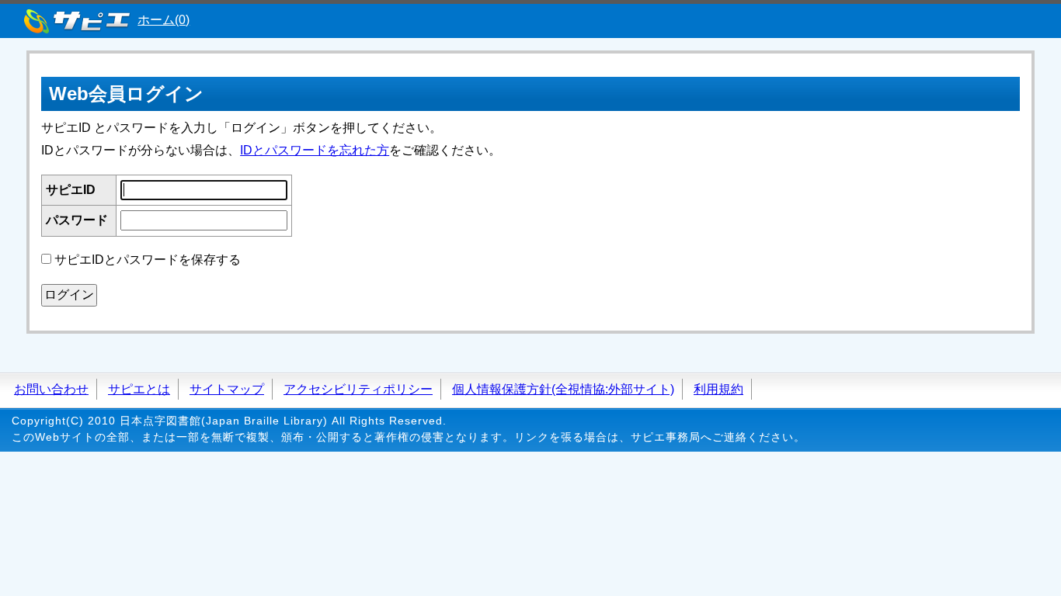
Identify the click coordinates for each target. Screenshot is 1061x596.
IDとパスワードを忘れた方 (314, 150)
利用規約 (718, 389)
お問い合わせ (51, 389)
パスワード (77, 220)
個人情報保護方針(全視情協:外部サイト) (563, 389)
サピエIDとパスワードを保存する (147, 259)
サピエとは (139, 389)
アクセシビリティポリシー (358, 389)
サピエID (71, 189)
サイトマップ (227, 389)
